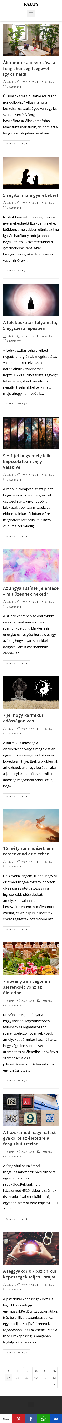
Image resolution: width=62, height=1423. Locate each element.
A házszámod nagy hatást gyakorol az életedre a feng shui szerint (29, 1138)
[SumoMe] (56, 1418)
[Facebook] (31, 1418)
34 (36, 1371)
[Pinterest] (18, 1418)
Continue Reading (15, 143)
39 (26, 1378)
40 (36, 1378)
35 (45, 1371)
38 (17, 1378)
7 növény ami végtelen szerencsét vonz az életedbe (26, 986)
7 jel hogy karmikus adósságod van (23, 718)
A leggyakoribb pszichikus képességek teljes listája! (30, 1274)
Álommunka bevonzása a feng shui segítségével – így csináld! (29, 68)
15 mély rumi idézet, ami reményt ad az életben (28, 851)
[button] (31, 13)
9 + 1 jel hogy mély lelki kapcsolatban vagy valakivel (27, 461)
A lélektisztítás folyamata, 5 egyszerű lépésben (30, 325)
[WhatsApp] (43, 1418)
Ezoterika (46, 82)
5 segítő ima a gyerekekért (30, 195)
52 (54, 1378)
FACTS (31, 4)
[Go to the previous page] (8, 1370)
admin (10, 82)
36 (54, 1371)
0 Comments (14, 86)
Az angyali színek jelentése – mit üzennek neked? (31, 591)
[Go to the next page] (54, 1384)
